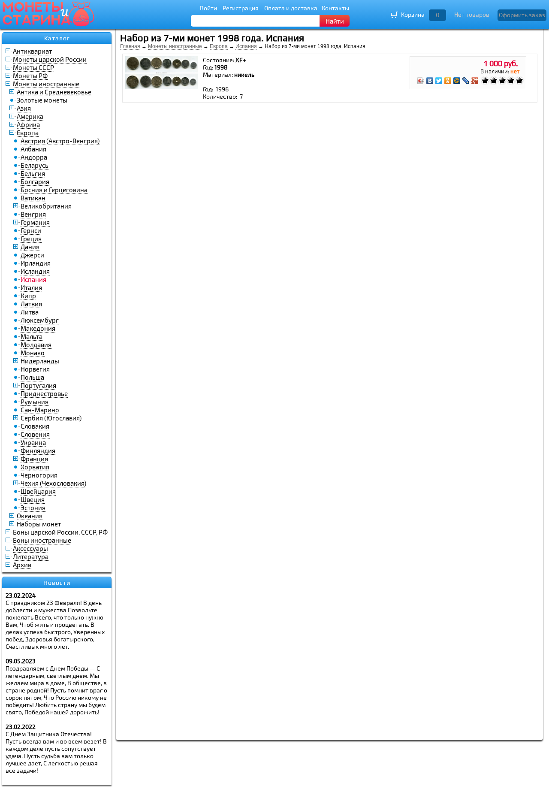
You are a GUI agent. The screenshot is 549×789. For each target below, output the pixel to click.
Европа (28, 132)
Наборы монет (39, 524)
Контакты (335, 8)
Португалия (38, 385)
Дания (30, 247)
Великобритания (46, 206)
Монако (33, 353)
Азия (24, 108)
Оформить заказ (522, 14)
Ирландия (36, 263)
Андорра (34, 157)
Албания (33, 149)
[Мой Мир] (457, 80)
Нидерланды (40, 361)
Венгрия (33, 214)
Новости (56, 582)
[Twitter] (438, 80)
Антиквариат (32, 51)
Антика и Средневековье (54, 92)
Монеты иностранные (46, 84)
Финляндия (38, 450)
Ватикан (33, 198)
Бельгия (33, 173)
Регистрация (241, 8)
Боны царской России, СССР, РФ (60, 532)
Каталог (57, 38)
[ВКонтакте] (429, 80)
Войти (208, 8)
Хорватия (35, 467)
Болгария (35, 181)
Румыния (34, 401)
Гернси (31, 230)
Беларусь (34, 165)
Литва (30, 312)
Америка (30, 116)
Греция (31, 238)
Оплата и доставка (290, 8)
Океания (29, 516)
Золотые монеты (42, 100)
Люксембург (40, 320)
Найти (335, 21)
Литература (30, 556)
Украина (33, 442)
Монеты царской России (50, 59)
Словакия (35, 426)
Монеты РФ (30, 75)
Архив (22, 564)
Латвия (31, 304)
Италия (31, 287)
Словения (35, 434)
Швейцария (38, 491)
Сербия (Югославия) (51, 418)
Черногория (39, 475)
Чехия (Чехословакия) (53, 483)
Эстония (33, 507)
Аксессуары (30, 548)
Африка (28, 124)
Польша (32, 377)
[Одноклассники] (447, 80)
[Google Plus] (475, 80)
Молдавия (36, 344)
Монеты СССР (33, 67)
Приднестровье (44, 393)
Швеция (33, 499)
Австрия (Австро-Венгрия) (60, 141)
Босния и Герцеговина (54, 189)
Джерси (32, 255)
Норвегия (35, 369)
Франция (34, 459)
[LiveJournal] (466, 80)
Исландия (35, 271)
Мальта (31, 336)
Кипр (28, 295)
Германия (35, 222)
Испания (246, 46)
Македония (38, 328)
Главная (130, 46)
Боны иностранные (42, 540)
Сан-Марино (40, 410)
